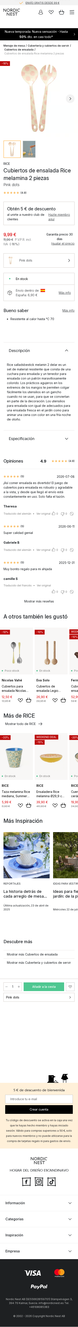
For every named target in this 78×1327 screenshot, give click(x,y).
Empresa (12, 1251)
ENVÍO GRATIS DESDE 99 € (42, 2)
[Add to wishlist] (20, 700)
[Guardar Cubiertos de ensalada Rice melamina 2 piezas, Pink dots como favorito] (70, 986)
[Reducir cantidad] (6, 986)
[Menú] (72, 12)
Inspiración (14, 1235)
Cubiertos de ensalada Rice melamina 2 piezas (34, 53)
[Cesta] (61, 12)
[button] (14, 193)
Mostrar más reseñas (39, 601)
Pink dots (12, 997)
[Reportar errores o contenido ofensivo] (72, 513)
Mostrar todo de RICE (20, 724)
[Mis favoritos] (51, 12)
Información (15, 1203)
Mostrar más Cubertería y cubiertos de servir (39, 962)
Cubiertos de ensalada (19, 49)
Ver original (43, 513)
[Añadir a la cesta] (28, 700)
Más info (65, 293)
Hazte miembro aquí (59, 217)
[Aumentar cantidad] (19, 986)
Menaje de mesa (14, 45)
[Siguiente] (70, 98)
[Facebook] (26, 1181)
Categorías (14, 1219)
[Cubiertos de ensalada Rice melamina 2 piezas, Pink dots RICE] (39, 98)
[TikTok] (51, 1181)
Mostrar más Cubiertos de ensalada (32, 954)
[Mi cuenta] (41, 12)
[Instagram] (39, 1181)
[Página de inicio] (11, 12)
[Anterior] (7, 98)
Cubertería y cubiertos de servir (48, 45)
